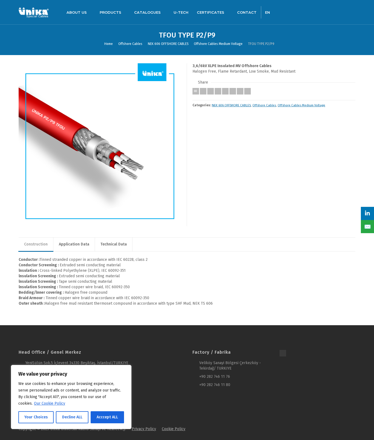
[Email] (195, 91)
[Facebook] (210, 91)
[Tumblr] (232, 91)
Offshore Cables (264, 105)
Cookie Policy (173, 429)
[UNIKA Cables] (34, 12)
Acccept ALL (107, 417)
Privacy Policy (144, 429)
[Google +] (218, 91)
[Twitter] (203, 91)
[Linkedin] (240, 91)
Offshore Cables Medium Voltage (301, 105)
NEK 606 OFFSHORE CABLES (231, 105)
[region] (71, 397)
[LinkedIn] (367, 213)
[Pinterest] (225, 91)
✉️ (367, 226)
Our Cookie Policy (49, 403)
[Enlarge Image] (100, 144)
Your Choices (36, 417)
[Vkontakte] (247, 91)
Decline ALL (72, 417)
